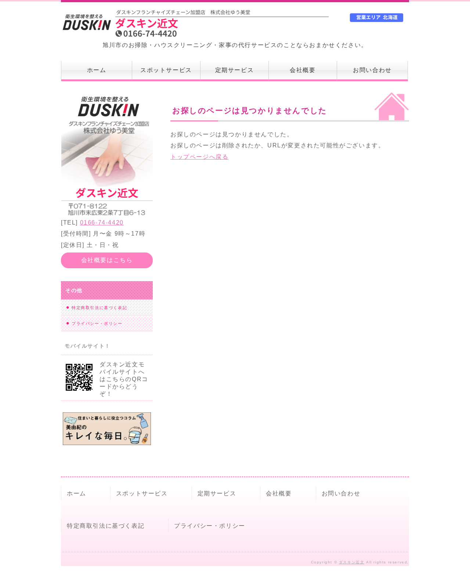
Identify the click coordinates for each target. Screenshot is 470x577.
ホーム (96, 70)
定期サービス (234, 70)
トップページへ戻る (199, 157)
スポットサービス (166, 70)
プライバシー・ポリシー (97, 323)
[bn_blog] (107, 439)
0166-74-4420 (102, 222)
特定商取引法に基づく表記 (99, 307)
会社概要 (302, 70)
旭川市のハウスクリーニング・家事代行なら (154, 24)
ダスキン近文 (352, 562)
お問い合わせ (372, 70)
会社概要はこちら (107, 260)
